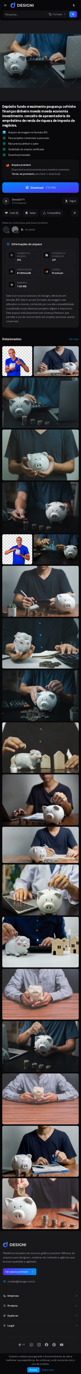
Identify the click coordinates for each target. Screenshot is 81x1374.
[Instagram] (39, 1344)
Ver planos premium (16, 1272)
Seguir (72, 201)
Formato (57, 14)
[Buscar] (73, 14)
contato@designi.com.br (21, 1281)
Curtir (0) (13, 213)
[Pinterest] (54, 1344)
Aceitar (33, 1370)
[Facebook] (46, 1344)
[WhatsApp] (31, 1344)
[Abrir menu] (5, 5)
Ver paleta (30, 229)
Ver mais (74, 339)
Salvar (33, 213)
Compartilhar (54, 213)
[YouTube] (61, 1344)
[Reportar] (75, 213)
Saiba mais (48, 1370)
